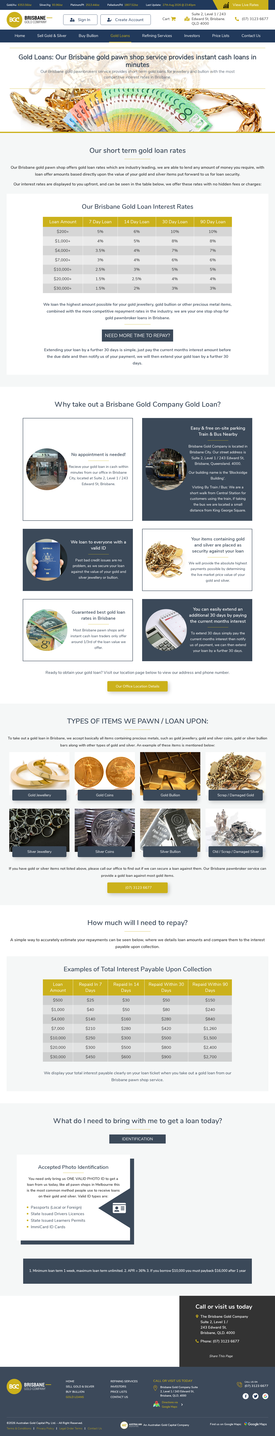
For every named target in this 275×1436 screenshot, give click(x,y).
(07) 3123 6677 (255, 18)
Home (20, 35)
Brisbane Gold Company (175, 1387)
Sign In (84, 20)
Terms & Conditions (19, 1428)
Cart (166, 18)
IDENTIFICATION (137, 1139)
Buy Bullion (88, 35)
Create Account (129, 20)
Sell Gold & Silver (51, 35)
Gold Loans (120, 35)
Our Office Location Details (137, 686)
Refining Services (157, 35)
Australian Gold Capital (162, 1425)
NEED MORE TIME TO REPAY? (137, 335)
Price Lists (220, 35)
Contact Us (251, 35)
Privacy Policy (45, 1428)
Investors (192, 35)
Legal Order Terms (70, 1428)
